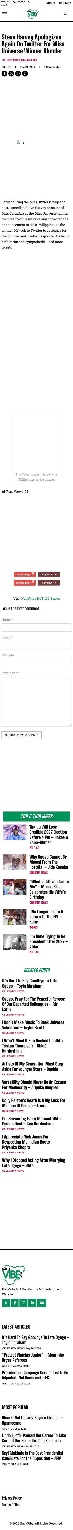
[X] (11, 73)
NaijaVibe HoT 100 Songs (40, 598)
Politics (34, 848)
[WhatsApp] (18, 73)
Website (8, 655)
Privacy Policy (12, 1498)
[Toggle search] (65, 14)
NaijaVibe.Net (29, 60)
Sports (33, 927)
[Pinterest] (25, 73)
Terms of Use (11, 1504)
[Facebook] (4, 73)
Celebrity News (11, 60)
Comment (10, 673)
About (50, 3)
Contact (65, 3)
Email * (7, 637)
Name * (7, 619)
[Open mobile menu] (4, 13)
